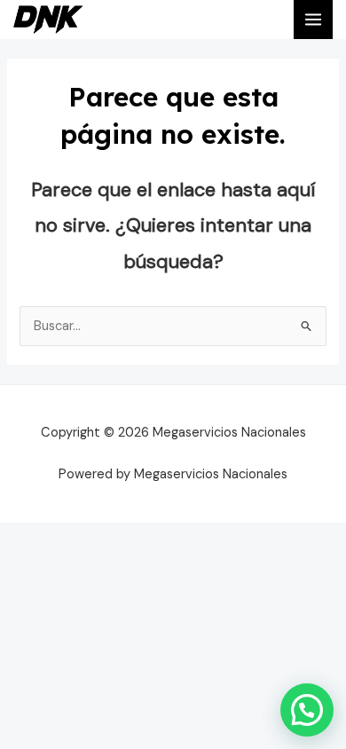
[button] (307, 710)
